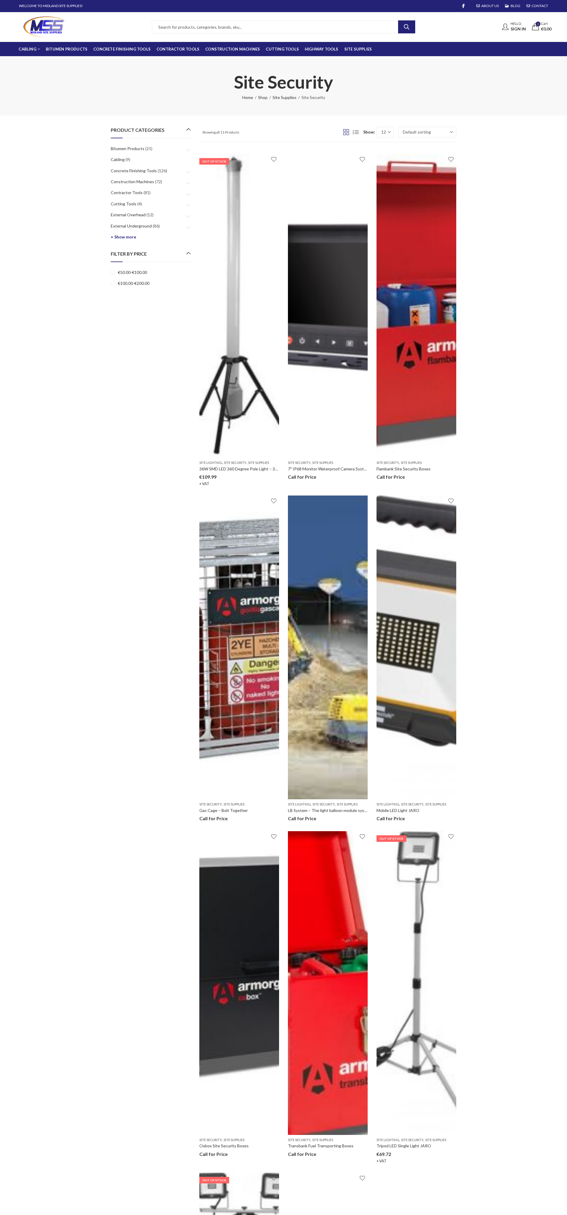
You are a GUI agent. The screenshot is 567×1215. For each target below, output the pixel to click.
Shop (263, 97)
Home (247, 97)
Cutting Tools (123, 203)
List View (356, 132)
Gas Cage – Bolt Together (223, 810)
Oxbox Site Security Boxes (224, 1145)
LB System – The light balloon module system (330, 810)
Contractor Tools (127, 192)
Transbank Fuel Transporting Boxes (320, 1145)
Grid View (346, 132)
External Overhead (128, 214)
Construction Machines (132, 181)
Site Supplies (284, 97)
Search (406, 26)
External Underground (131, 225)
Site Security (235, 462)
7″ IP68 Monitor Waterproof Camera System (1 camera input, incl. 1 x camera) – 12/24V (367, 468)
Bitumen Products (127, 148)
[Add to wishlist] (273, 159)
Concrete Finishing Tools (134, 170)
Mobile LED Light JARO (398, 810)
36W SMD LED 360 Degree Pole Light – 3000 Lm (243, 468)
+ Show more (123, 236)
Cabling (118, 159)
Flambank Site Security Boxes (404, 468)
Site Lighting (210, 462)
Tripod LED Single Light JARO (404, 1145)
